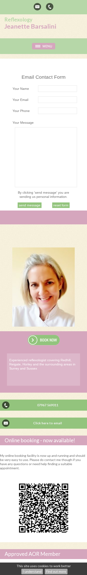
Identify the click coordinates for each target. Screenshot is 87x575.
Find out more (56, 571)
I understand (32, 571)
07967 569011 (47, 405)
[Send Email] (37, 6)
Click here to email (47, 423)
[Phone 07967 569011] (49, 6)
